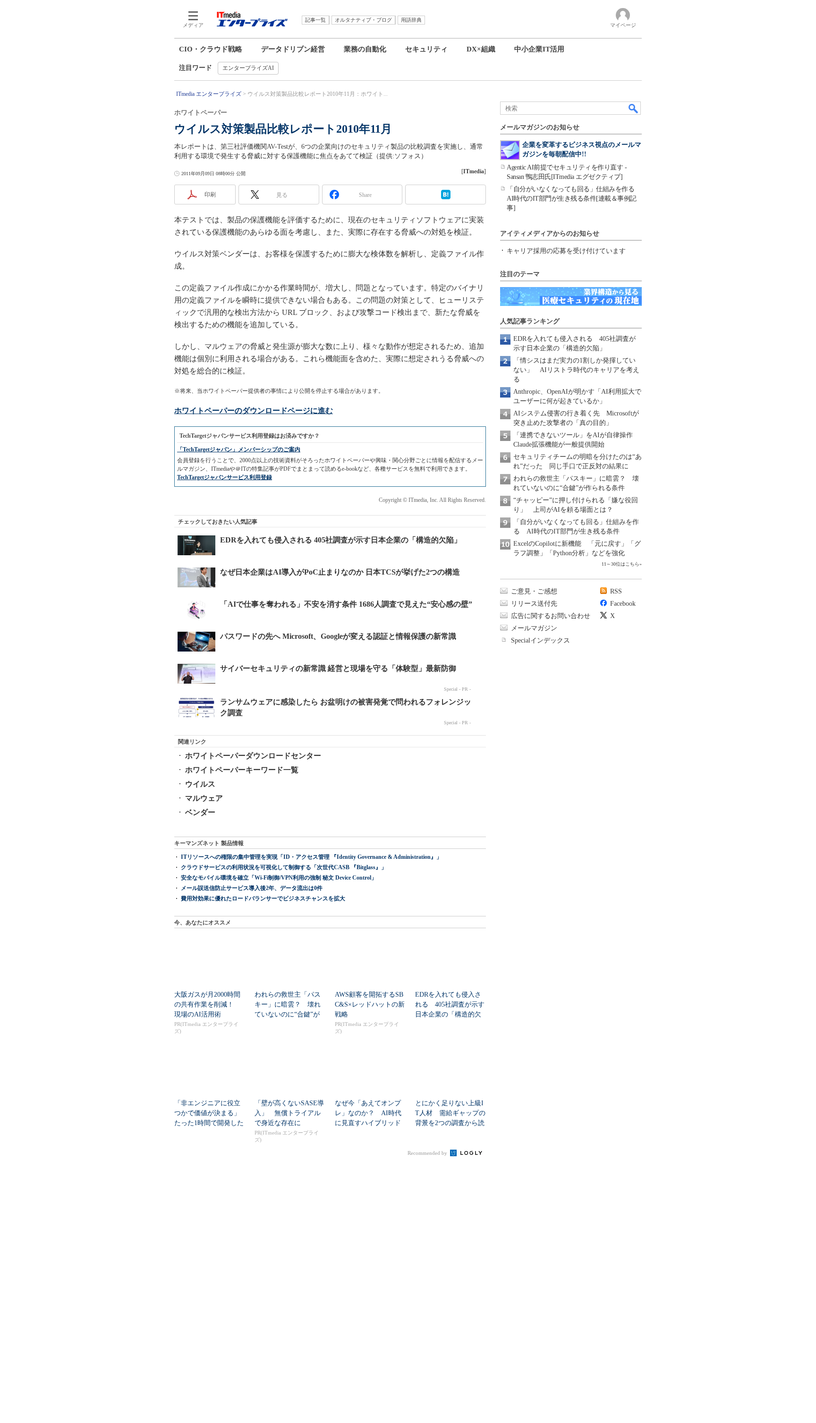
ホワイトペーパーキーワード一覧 (241, 770)
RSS (616, 591)
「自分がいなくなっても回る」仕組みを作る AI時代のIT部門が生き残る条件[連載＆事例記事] (574, 199)
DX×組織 (481, 49)
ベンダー (200, 812)
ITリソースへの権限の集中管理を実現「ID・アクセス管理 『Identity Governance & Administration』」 (311, 857)
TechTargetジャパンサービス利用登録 (224, 477)
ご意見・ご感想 (534, 591)
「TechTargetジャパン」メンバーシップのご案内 (238, 449)
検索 (634, 108)
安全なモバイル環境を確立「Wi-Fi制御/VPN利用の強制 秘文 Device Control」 (279, 877)
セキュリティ (426, 49)
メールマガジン (534, 628)
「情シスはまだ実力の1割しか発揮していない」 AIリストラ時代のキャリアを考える (576, 370)
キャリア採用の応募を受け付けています (566, 250)
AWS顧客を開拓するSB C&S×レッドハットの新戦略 (370, 1004)
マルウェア (204, 798)
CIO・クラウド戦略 (210, 49)
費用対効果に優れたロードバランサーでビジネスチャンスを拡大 (263, 898)
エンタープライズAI (248, 68)
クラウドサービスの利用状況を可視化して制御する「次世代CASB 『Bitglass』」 (284, 867)
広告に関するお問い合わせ (550, 615)
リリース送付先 (534, 603)
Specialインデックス (540, 640)
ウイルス (200, 784)
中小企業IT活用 (539, 49)
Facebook (623, 603)
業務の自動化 (365, 49)
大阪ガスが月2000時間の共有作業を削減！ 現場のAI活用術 (207, 1004)
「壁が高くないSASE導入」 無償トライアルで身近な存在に (289, 1113)
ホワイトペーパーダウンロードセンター (253, 756)
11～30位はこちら (620, 564)
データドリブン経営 (293, 49)
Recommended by (428, 1153)
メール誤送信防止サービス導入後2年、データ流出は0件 (252, 888)
